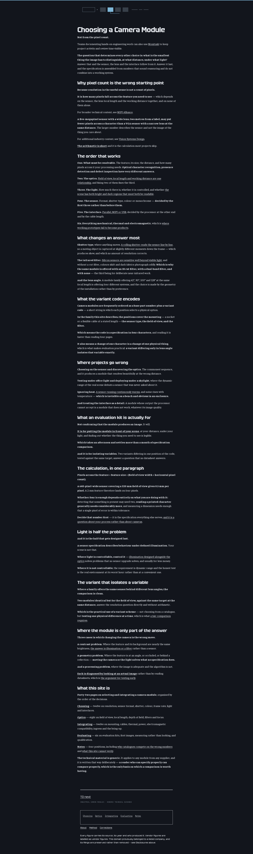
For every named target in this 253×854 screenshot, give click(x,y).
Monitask (153, 44)
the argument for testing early (118, 677)
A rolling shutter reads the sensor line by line (147, 244)
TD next (85, 797)
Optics (81, 717)
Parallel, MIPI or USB (114, 212)
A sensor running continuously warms (118, 391)
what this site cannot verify (97, 751)
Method (93, 827)
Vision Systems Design (131, 138)
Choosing (83, 706)
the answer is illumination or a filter (111, 648)
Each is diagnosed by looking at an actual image (107, 673)
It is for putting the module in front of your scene (108, 431)
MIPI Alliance (125, 112)
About (83, 827)
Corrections (106, 827)
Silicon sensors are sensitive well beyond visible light (132, 260)
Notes (81, 746)
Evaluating (84, 735)
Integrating (84, 724)
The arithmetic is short (92, 145)
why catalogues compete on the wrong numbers (144, 746)
